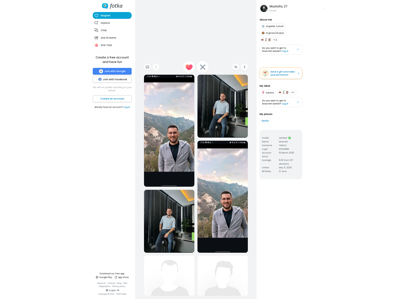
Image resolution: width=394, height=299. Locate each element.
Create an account (112, 98)
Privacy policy (118, 286)
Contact (111, 283)
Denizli (265, 120)
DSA (125, 283)
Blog (119, 283)
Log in (127, 107)
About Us (101, 283)
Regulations (104, 286)
